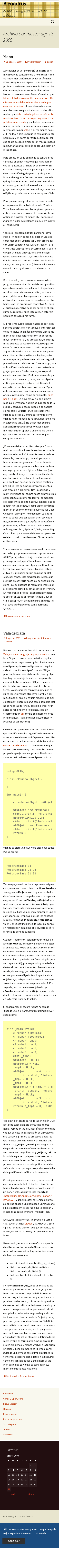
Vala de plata (14, 633)
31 (9, 1489)
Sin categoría (9, 1424)
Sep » (31, 1493)
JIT (23, 713)
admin (50, 61)
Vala (26, 130)
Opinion (7, 1408)
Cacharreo (8, 1393)
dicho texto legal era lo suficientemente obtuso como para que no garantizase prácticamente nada (29, 118)
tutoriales (46, 638)
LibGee (28, 1223)
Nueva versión (10, 1403)
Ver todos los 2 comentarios (20, 1376)
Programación (34, 61)
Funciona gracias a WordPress (18, 1516)
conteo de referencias (15, 745)
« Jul (13, 1493)
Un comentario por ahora (18, 616)
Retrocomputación (12, 1419)
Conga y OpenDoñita (13, 1398)
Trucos (6, 1429)
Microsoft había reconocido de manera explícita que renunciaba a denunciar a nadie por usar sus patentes (28, 102)
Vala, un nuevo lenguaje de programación (26, 654)
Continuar (14, 1540)
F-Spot (14, 398)
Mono (8, 57)
